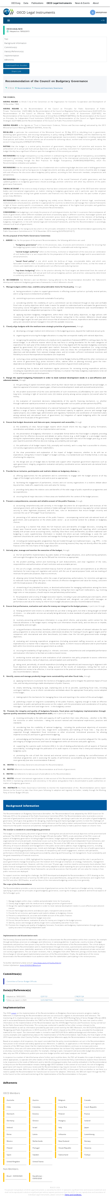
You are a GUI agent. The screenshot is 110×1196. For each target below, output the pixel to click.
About (96, 3)
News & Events (82, 3)
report (13, 1013)
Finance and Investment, (44, 88)
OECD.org (15, 3)
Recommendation (24, 88)
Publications (37, 3)
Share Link (16, 71)
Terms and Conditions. (73, 1195)
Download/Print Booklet (16, 65)
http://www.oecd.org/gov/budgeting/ (47, 963)
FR (103, 20)
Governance (58, 88)
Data (25, 3)
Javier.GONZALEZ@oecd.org (30, 965)
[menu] (8, 20)
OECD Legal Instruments (59, 3)
